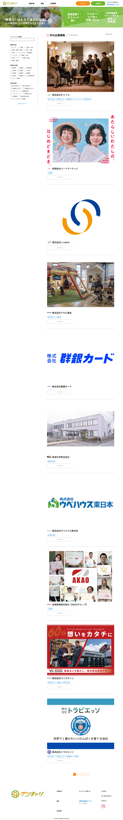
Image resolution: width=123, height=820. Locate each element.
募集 (42, 3)
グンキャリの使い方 (112, 2)
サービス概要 (83, 803)
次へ (86, 774)
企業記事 (31, 3)
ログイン (83, 3)
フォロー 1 (60, 613)
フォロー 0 (60, 177)
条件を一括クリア (22, 103)
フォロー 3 (60, 103)
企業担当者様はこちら (112, 4)
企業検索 (53, 3)
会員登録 (98, 3)
